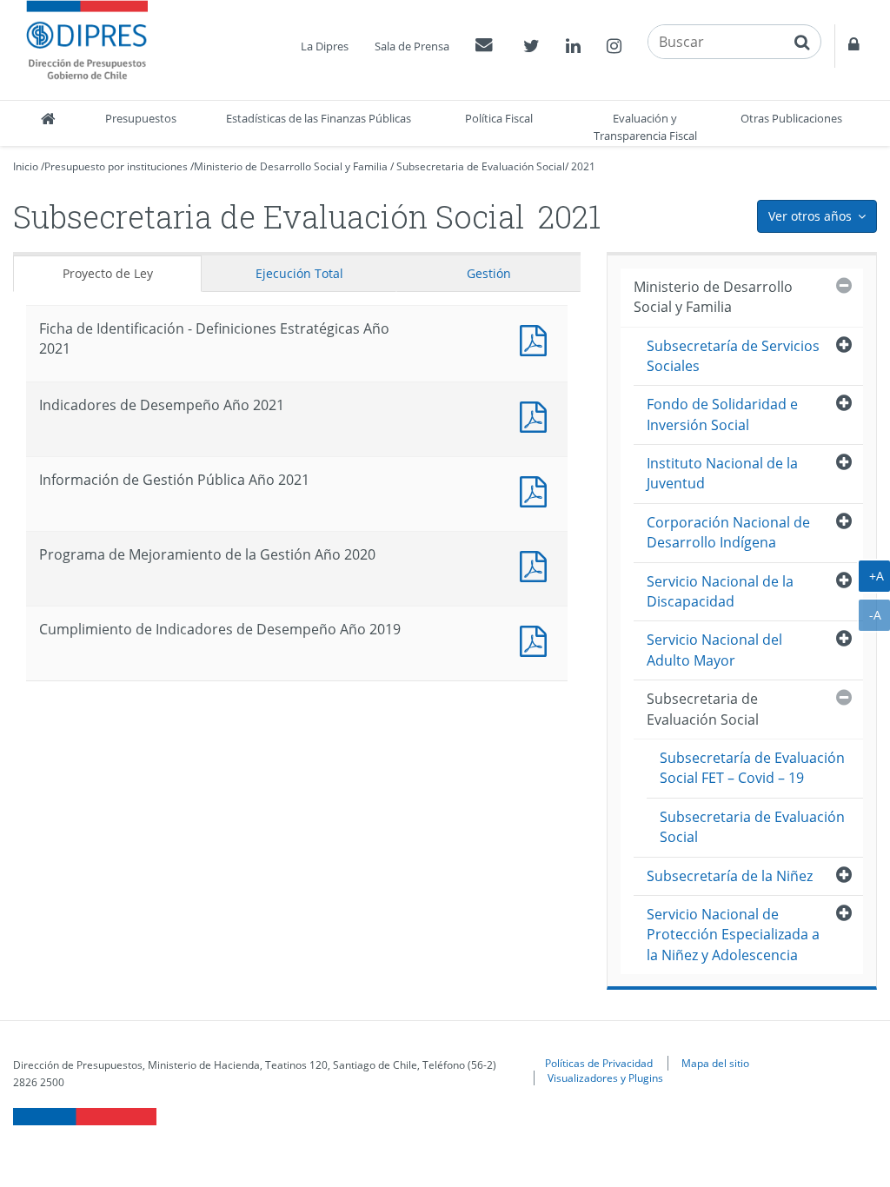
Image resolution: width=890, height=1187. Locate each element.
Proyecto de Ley (108, 273)
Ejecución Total (299, 273)
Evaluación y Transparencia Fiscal (645, 126)
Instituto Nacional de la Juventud (722, 473)
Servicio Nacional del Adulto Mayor (714, 649)
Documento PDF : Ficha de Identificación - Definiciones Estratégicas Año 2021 (537, 338)
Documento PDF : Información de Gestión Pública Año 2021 (537, 489)
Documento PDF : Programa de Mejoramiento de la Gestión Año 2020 (537, 564)
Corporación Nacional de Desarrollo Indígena (728, 532)
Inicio (25, 166)
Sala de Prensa (412, 46)
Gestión (489, 273)
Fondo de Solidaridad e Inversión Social (722, 414)
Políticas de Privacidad (599, 1063)
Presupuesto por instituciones (116, 166)
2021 (583, 166)
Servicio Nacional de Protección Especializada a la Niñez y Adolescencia (733, 935)
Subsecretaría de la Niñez (730, 875)
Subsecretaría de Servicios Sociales (733, 355)
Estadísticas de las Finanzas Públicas (318, 118)
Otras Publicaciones (791, 118)
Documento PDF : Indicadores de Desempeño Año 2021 (537, 414)
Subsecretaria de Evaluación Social (480, 166)
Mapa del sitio (715, 1063)
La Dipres (325, 46)
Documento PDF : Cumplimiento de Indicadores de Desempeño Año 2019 (537, 639)
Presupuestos (140, 118)
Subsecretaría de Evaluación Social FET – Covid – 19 (752, 767)
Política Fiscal (499, 118)
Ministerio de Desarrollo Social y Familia (291, 166)
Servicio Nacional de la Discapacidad (720, 591)
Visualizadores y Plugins (605, 1077)
